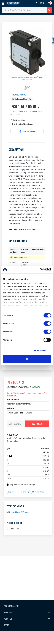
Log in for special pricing (18, 492)
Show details (40, 350)
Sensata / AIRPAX (18, 94)
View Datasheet (28, 131)
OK (27, 359)
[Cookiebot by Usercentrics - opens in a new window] (39, 270)
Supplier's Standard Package (22, 484)
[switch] (47, 323)
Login (41, 3)
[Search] (49, 10)
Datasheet (14, 528)
